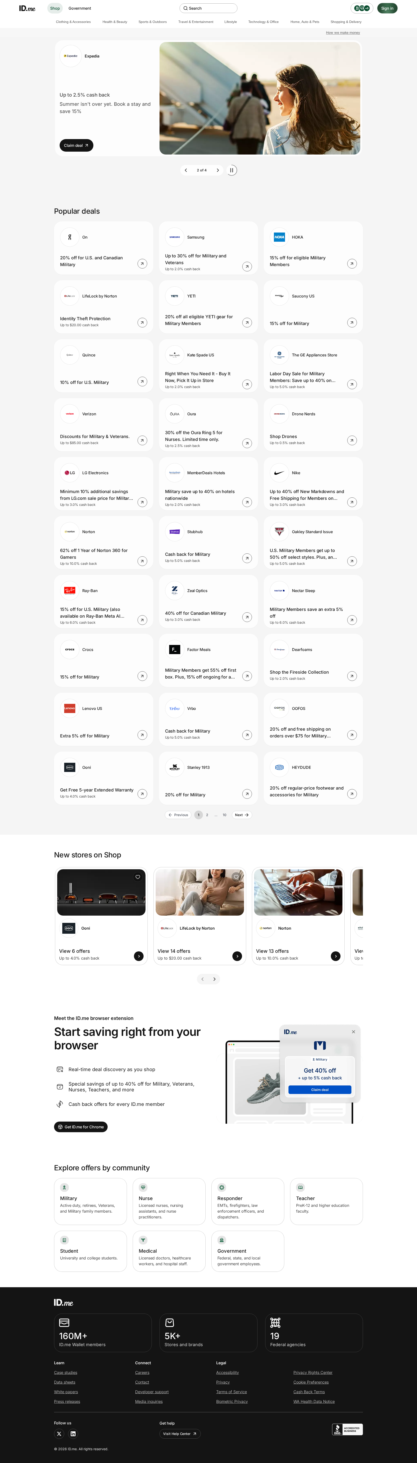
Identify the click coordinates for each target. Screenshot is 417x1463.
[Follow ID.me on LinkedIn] (73, 1434)
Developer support (152, 1391)
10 (224, 815)
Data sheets (64, 1382)
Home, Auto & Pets (305, 22)
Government (80, 8)
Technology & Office (263, 22)
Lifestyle (230, 22)
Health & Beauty (115, 22)
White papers (66, 1391)
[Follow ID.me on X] (59, 1434)
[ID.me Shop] (30, 8)
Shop (55, 8)
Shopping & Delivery (346, 22)
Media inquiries (149, 1401)
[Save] (138, 877)
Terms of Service (231, 1391)
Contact (142, 1382)
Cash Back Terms (309, 1391)
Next (239, 815)
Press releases (67, 1401)
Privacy (223, 1382)
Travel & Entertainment (195, 22)
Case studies (65, 1372)
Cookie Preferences (311, 1382)
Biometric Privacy (232, 1401)
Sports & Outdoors (153, 22)
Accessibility (227, 1372)
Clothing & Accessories (73, 22)
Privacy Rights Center (313, 1372)
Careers (142, 1372)
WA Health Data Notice (314, 1401)
